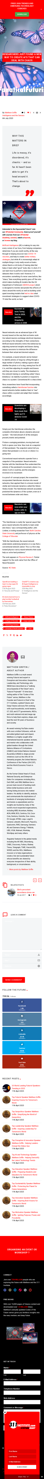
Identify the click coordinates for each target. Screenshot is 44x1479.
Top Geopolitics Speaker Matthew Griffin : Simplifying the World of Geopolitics (25, 1114)
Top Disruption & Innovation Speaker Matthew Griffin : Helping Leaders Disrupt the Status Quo (26, 1143)
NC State (12, 568)
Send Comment (13, 980)
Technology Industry (11, 625)
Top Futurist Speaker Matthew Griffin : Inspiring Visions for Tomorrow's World (26, 1100)
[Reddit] (21, 635)
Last (24, 1375)
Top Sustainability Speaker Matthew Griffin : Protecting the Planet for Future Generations (26, 1186)
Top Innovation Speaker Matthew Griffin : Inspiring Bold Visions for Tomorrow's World (25, 1201)
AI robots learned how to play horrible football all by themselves (11, 599)
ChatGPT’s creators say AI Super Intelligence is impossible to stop (30, 584)
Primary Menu (40, 22)
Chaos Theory (28, 617)
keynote (27, 238)
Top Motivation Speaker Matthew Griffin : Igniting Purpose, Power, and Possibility (26, 1215)
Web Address (9, 1398)
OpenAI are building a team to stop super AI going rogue (10, 584)
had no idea (29, 293)
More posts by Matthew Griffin (21, 869)
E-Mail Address (11, 1379)
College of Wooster (10, 536)
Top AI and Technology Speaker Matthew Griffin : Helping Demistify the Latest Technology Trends (25, 1157)
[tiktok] (20, 1290)
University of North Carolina (14, 628)
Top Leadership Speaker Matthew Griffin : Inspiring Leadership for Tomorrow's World (25, 1129)
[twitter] (25, 1290)
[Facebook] (4, 635)
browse (7, 240)
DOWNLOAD (22, 14)
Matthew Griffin (11, 113)
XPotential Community (14, 232)
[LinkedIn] (17, 635)
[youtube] (30, 1290)
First (5, 1375)
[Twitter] (7, 635)
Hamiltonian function (26, 387)
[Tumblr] (14, 635)
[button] (35, 880)
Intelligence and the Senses (13, 115)
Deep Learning (28, 621)
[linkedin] (15, 1290)
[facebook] (4, 1290)
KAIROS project (29, 285)
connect (13, 238)
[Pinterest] (11, 635)
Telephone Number (12, 1389)
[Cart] (4, 22)
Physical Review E (26, 557)
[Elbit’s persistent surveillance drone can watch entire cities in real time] (12, 892)
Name (7, 1368)
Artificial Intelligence (10, 245)
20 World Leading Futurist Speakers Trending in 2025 (26, 1087)
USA (30, 628)
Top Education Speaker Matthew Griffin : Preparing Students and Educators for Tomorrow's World (24, 1172)
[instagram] (10, 1290)
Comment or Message (14, 1408)
